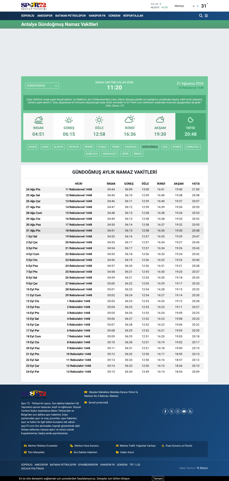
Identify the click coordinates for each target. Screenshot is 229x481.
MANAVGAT (110, 153)
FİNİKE (116, 146)
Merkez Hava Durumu (87, 445)
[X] (171, 411)
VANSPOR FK (97, 15)
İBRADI (138, 153)
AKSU (45, 146)
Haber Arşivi (127, 452)
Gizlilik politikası (141, 478)
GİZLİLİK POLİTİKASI (32, 468)
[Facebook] (165, 411)
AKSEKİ (32, 146)
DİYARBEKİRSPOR (88, 464)
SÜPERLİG (27, 15)
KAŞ (165, 146)
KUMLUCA (92, 153)
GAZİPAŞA (131, 146)
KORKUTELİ (192, 146)
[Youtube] (184, 411)
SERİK (125, 153)
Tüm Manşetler (36, 452)
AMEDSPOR (44, 15)
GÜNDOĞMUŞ (150, 146)
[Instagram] (178, 411)
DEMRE (88, 146)
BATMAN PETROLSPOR (70, 15)
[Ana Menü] (205, 15)
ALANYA (58, 146)
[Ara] (201, 15)
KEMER (177, 146)
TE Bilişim (202, 468)
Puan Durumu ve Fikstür (179, 445)
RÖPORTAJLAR (133, 15)
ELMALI (102, 146)
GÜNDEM (114, 15)
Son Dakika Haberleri (85, 452)
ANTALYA (74, 146)
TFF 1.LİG (135, 464)
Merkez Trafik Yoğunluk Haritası (138, 445)
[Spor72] (33, 6)
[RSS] (190, 411)
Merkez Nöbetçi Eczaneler (43, 445)
